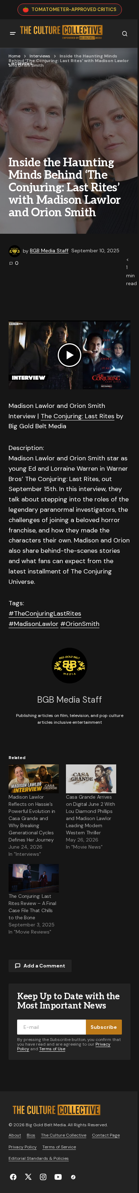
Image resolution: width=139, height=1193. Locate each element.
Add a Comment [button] (44, 965)
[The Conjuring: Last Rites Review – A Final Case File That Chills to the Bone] (34, 878)
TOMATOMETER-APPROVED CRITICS (74, 9)
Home (14, 56)
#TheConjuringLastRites (45, 613)
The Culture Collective (63, 1135)
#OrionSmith (79, 624)
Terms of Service (59, 1147)
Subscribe (104, 1027)
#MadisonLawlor (33, 624)
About (15, 1135)
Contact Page (106, 1135)
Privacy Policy (23, 1147)
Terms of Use (52, 1049)
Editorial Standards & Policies (39, 1158)
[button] (13, 33)
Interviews (40, 56)
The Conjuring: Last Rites (77, 416)
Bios (31, 1135)
